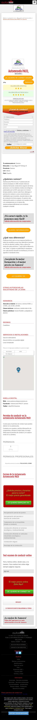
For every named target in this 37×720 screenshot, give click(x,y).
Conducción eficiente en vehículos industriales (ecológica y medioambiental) (15, 536)
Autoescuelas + (18, 663)
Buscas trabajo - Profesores (18, 686)
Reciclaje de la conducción (13, 545)
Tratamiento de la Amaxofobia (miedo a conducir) (14, 523)
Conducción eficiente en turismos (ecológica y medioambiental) (15, 529)
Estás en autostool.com (9, 18)
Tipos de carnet (18, 665)
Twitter (20, 653)
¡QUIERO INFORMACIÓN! (18, 230)
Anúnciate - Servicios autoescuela (18, 682)
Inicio (18, 659)
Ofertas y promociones (18, 661)
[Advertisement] (18, 40)
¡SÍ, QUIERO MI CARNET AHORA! (18, 78)
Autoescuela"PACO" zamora (19, 403)
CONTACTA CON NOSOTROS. (18, 647)
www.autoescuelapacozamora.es (17, 401)
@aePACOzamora (14, 406)
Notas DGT (18, 602)
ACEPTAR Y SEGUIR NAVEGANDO (18, 713)
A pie (20, 351)
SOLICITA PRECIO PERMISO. (18, 644)
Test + (18, 667)
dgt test (6, 571)
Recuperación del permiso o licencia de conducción (13, 517)
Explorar (18, 656)
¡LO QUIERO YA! (18, 276)
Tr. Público (9, 354)
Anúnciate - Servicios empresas (18, 680)
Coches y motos (18, 673)
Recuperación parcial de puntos (15, 513)
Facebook (17, 653)
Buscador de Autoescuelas (24, 18)
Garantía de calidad (18, 688)
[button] (18, 370)
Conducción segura (10, 542)
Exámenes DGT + (18, 669)
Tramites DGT (18, 671)
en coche (9, 351)
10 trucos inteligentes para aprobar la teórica (18, 608)
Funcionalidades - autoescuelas (18, 684)
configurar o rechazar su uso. (16, 708)
